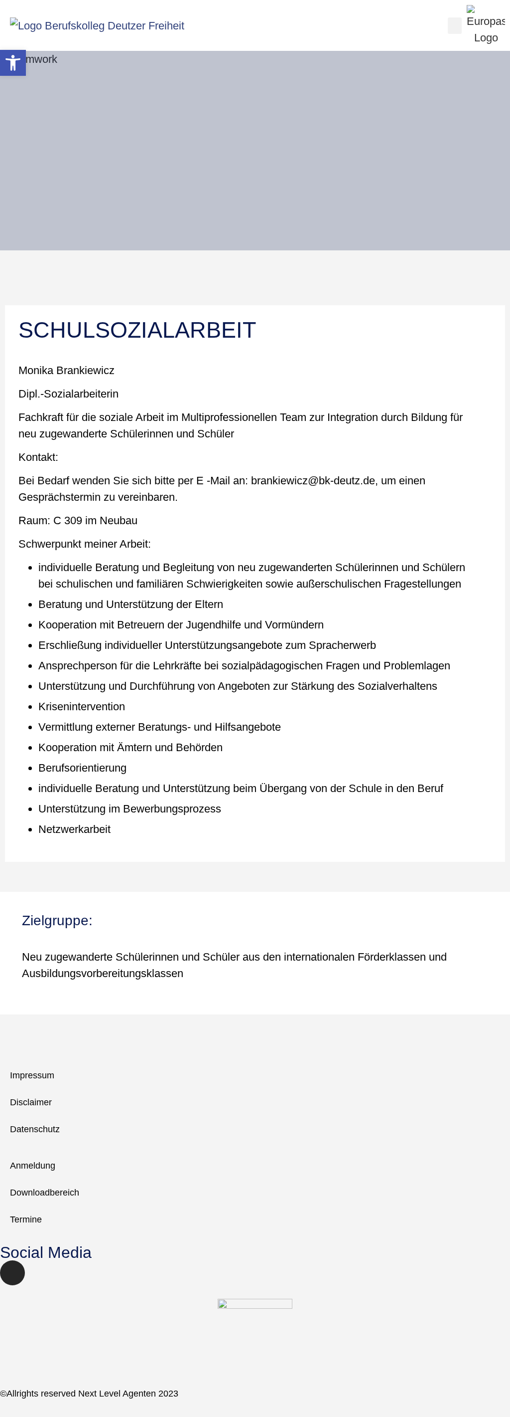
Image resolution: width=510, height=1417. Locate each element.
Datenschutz (35, 1129)
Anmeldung (32, 1166)
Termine (26, 1219)
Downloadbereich (44, 1193)
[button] (455, 25)
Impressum (32, 1075)
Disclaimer (31, 1102)
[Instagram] (12, 1272)
